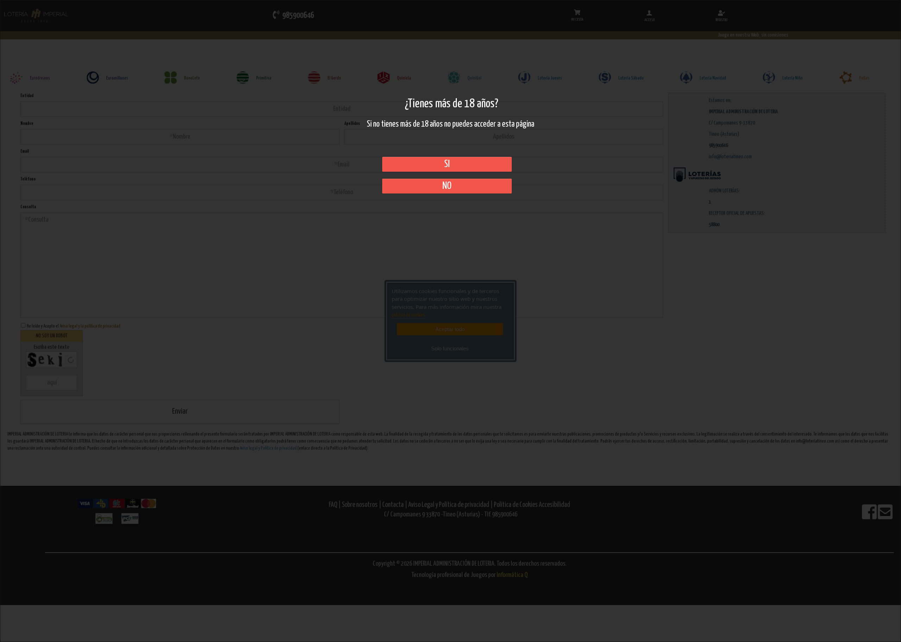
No (447, 186)
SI (447, 164)
